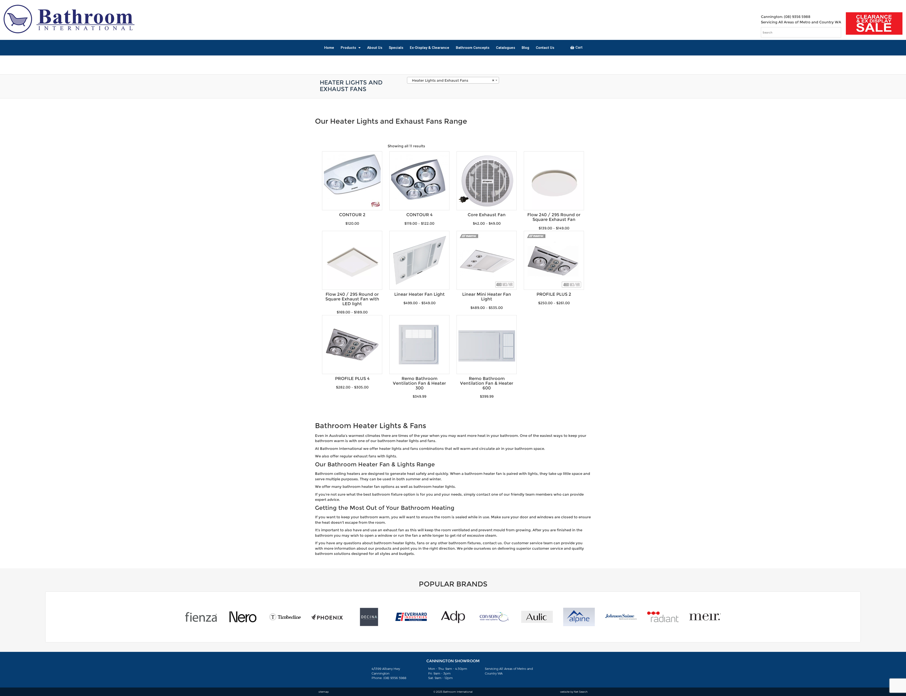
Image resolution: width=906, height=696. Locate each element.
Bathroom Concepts (472, 48)
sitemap (324, 691)
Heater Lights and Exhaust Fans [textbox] (451, 80)
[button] (576, 48)
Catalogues (505, 48)
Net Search (580, 691)
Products (348, 48)
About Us (374, 48)
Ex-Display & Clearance (429, 48)
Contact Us (545, 48)
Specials (396, 48)
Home (329, 48)
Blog (525, 48)
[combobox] (453, 80)
